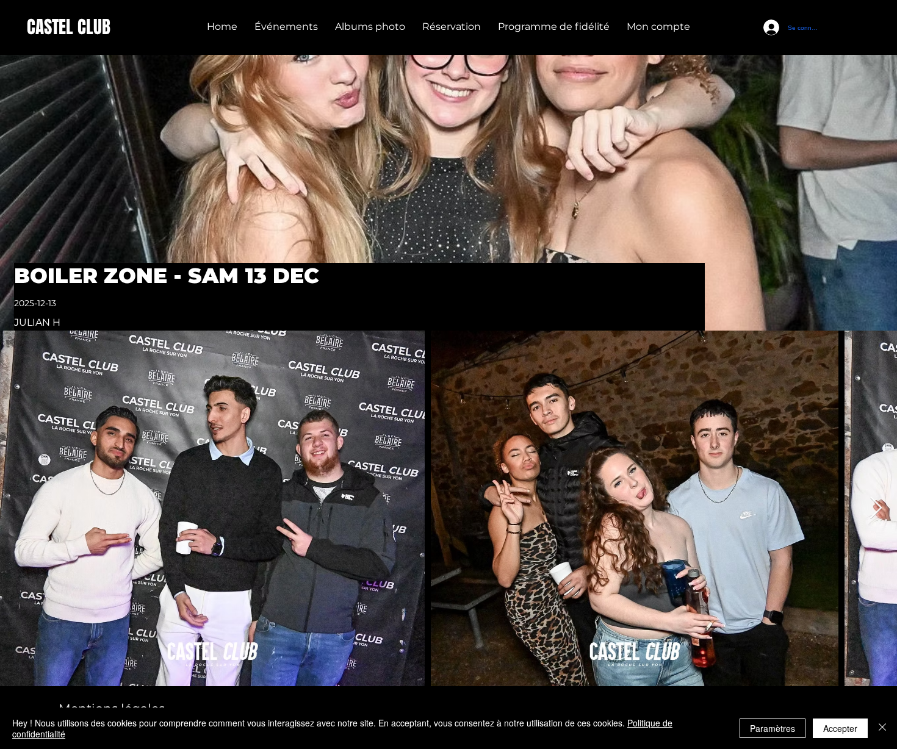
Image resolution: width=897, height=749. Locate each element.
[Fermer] (882, 728)
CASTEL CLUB (68, 27)
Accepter (840, 728)
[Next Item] (876, 508)
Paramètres (772, 728)
